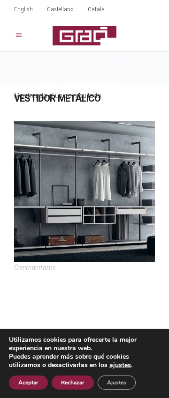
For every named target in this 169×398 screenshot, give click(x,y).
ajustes (120, 365)
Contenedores (35, 267)
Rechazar (72, 382)
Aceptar (28, 382)
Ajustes (116, 382)
